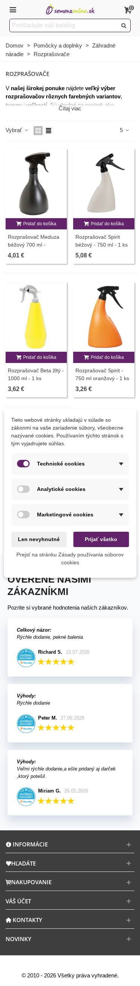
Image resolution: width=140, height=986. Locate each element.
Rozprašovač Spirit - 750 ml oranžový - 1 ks (102, 374)
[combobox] (64, 25)
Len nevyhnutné (39, 539)
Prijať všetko (101, 539)
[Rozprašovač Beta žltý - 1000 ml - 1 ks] (36, 317)
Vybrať (15, 130)
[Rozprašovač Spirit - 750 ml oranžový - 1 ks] (103, 317)
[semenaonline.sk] (70, 9)
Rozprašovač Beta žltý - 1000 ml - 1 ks (36, 374)
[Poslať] (124, 25)
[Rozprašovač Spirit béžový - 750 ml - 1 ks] (103, 183)
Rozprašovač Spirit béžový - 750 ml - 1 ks (101, 241)
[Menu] (13, 9)
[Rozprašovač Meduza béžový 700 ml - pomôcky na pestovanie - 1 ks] (36, 183)
